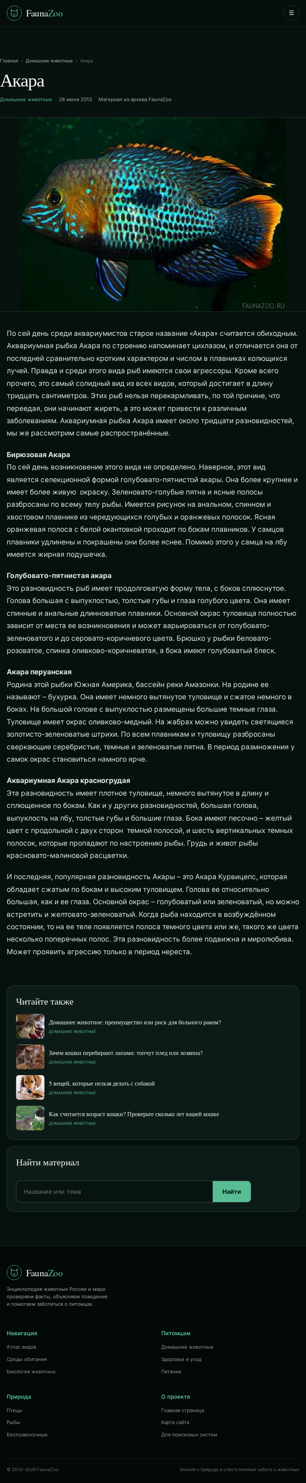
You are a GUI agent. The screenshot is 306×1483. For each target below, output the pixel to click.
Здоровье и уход (181, 1359)
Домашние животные (49, 60)
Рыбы (13, 1422)
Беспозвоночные (27, 1434)
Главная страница (182, 1410)
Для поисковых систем (189, 1434)
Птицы (14, 1410)
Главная (9, 60)
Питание (171, 1371)
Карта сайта (175, 1422)
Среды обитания (27, 1359)
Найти (231, 1191)
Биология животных (31, 1371)
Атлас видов (21, 1347)
